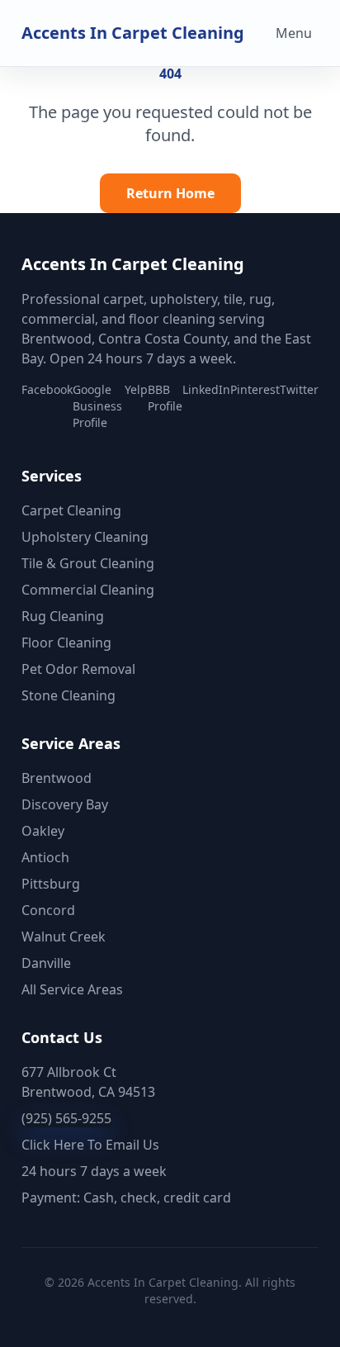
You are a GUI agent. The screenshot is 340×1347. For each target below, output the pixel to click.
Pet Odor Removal (78, 669)
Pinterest (255, 389)
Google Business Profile (97, 406)
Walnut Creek (63, 936)
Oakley (42, 831)
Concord (48, 910)
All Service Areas (72, 989)
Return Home (170, 193)
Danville (46, 963)
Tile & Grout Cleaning (87, 563)
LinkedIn (206, 389)
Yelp (136, 389)
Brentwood (56, 778)
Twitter (299, 389)
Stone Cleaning (68, 695)
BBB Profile (165, 398)
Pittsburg (50, 884)
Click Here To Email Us (90, 1145)
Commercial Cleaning (87, 590)
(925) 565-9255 (66, 1118)
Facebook (47, 389)
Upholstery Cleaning (85, 537)
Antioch (45, 857)
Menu (294, 33)
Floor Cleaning (66, 642)
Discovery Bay (64, 804)
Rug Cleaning (62, 616)
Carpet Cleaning (71, 510)
